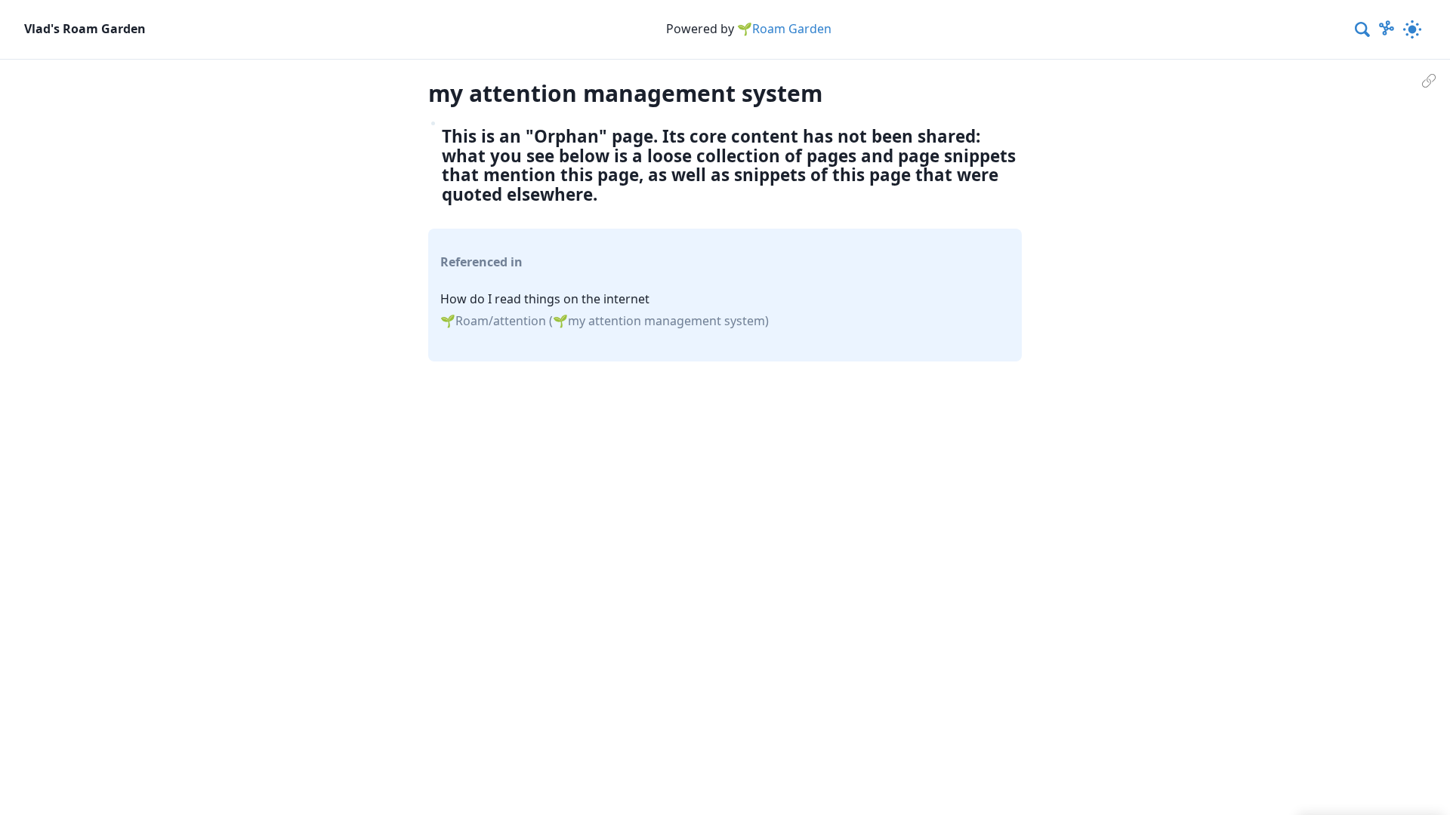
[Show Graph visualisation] (1386, 29)
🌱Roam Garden (784, 28)
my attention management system (666, 320)
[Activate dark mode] (1412, 29)
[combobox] (1363, 29)
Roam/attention (500, 320)
